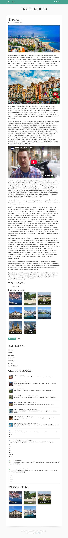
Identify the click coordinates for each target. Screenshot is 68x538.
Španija (18, 338)
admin (10, 22)
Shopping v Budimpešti (19, 375)
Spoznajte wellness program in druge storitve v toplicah (26, 423)
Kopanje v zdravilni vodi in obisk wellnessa (23, 416)
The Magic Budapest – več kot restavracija (23, 382)
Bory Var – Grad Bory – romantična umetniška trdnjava (26, 395)
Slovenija (11, 360)
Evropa (11, 352)
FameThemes (39, 533)
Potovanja (12, 358)
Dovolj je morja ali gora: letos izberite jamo (23, 440)
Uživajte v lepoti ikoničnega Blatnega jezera (23, 468)
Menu (12, 2)
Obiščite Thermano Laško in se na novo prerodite (24, 402)
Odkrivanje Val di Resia (19, 388)
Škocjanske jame (17, 460)
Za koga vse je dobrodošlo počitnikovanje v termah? (25, 409)
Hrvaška (11, 355)
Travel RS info (34, 9)
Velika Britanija (13, 366)
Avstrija (11, 350)
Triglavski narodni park (19, 430)
